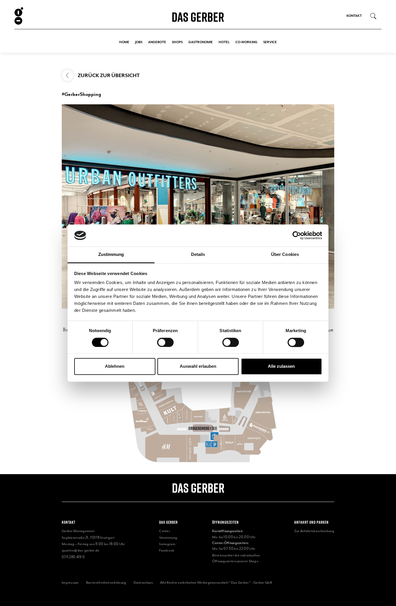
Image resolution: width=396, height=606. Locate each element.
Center (164, 531)
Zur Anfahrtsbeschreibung (314, 531)
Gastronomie (200, 42)
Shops (177, 42)
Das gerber (198, 487)
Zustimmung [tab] (111, 254)
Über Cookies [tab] (285, 254)
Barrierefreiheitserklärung (106, 582)
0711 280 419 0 (73, 557)
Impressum (70, 582)
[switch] (165, 342)
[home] (47, 16)
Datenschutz (143, 582)
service (270, 42)
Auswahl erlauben (198, 366)
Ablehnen (114, 366)
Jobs (138, 42)
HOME (124, 42)
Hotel (224, 42)
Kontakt (354, 16)
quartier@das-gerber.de (80, 550)
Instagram (167, 544)
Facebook (166, 550)
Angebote (157, 42)
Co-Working (246, 42)
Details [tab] (198, 254)
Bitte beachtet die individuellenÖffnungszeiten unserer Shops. (236, 558)
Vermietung (168, 538)
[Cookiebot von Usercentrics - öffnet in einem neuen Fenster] (296, 235)
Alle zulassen (281, 366)
